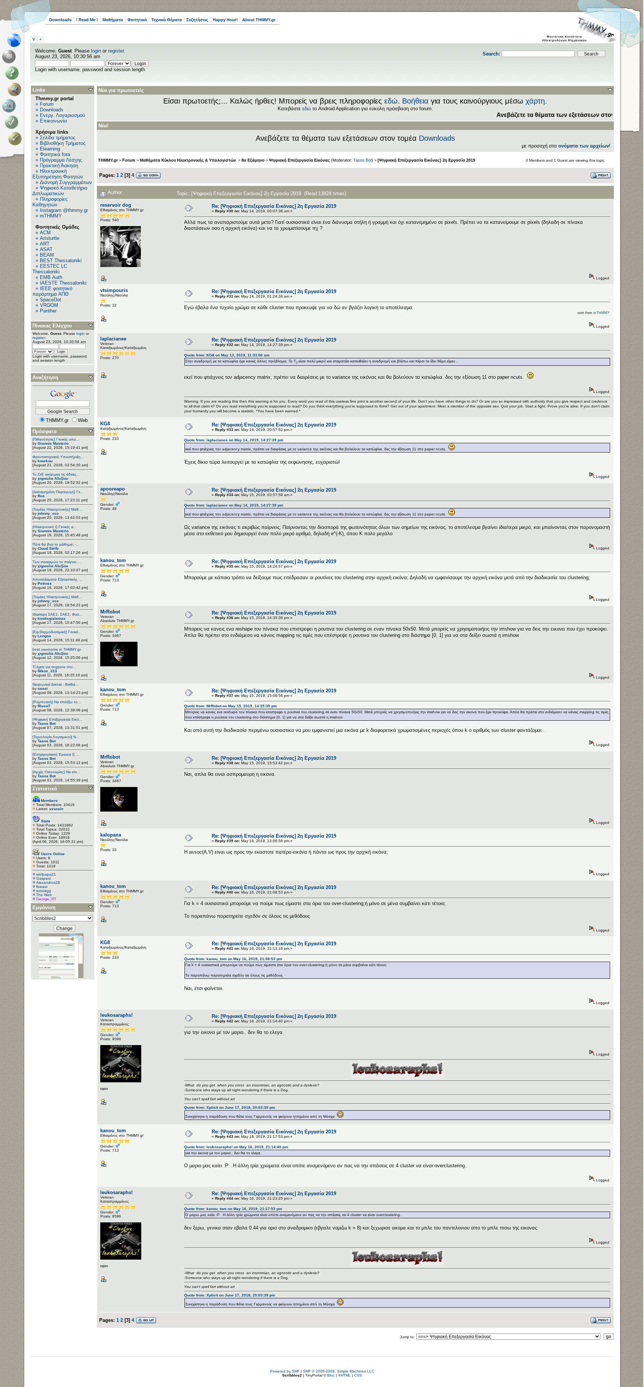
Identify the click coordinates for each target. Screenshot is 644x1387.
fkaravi (41, 887)
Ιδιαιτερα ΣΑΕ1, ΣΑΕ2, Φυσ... (57, 614)
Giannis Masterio (53, 443)
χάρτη (535, 101)
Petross (45, 583)
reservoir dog (115, 205)
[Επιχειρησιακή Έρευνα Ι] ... (55, 754)
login (96, 51)
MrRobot (110, 612)
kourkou (45, 461)
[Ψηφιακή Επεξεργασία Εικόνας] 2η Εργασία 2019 (426, 160)
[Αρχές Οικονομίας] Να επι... (56, 772)
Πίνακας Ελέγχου (52, 325)
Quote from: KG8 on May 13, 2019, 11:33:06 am (226, 355)
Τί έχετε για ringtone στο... (54, 667)
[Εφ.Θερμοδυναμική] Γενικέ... (56, 632)
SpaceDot (50, 299)
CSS (358, 1375)
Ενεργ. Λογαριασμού (62, 115)
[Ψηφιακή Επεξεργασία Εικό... (57, 719)
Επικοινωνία (53, 121)
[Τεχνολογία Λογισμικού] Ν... (55, 737)
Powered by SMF (285, 1371)
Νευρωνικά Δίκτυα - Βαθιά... (55, 684)
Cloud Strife (48, 548)
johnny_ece (48, 513)
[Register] (16, 138)
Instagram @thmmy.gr (64, 210)
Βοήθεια (415, 101)
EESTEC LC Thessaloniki (49, 268)
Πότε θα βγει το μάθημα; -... (55, 544)
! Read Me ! (87, 20)
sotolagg (43, 891)
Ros (41, 496)
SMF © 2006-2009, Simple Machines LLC (338, 1371)
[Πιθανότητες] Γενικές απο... (55, 439)
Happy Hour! (225, 20)
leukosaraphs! (116, 1015)
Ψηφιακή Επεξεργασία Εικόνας (299, 160)
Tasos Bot (47, 723)
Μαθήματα (112, 20)
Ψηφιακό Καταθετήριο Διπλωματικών (59, 190)
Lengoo (44, 636)
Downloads (60, 20)
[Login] (13, 122)
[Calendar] (10, 106)
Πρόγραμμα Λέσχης (61, 160)
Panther (48, 311)
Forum (47, 104)
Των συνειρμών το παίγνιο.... (56, 562)
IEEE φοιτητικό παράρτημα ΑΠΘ (52, 291)
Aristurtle (49, 238)
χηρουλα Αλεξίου (53, 478)
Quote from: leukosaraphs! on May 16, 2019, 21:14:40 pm (236, 1147)
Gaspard (43, 878)
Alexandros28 (48, 882)
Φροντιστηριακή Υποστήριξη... (58, 457)
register (116, 51)
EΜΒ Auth (51, 277)
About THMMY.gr (258, 20)
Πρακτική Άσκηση (59, 165)
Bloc (331, 1375)
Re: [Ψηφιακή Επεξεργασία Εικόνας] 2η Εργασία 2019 (274, 206)
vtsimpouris (114, 290)
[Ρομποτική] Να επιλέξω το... (56, 702)
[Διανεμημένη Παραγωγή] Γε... (57, 492)
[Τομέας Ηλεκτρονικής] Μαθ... (57, 509)
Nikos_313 (47, 671)
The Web (44, 895)
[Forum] (10, 56)
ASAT (46, 249)
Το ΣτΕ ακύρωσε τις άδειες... (56, 474)
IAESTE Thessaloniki (63, 283)
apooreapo (112, 489)
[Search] (16, 89)
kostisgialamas (52, 618)
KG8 (105, 423)
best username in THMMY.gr (56, 649)
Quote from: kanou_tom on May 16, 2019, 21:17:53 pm (233, 1209)
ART (45, 244)
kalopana (110, 835)
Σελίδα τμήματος (57, 137)
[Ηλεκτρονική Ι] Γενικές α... (54, 527)
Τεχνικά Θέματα (166, 20)
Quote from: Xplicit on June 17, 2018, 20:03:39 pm (229, 1107)
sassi (43, 688)
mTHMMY (51, 216)
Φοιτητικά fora (55, 154)
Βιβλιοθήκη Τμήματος (62, 143)
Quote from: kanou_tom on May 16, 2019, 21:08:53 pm (233, 959)
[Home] (16, 40)
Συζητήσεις (197, 20)
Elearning (50, 149)
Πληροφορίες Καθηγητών (49, 201)
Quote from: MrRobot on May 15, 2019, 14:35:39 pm (230, 706)
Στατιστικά (44, 788)
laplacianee (113, 339)
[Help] (13, 73)
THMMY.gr (108, 160)
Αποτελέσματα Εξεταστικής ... (57, 579)
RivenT (44, 706)
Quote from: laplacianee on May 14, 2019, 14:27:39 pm (233, 440)
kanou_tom (113, 560)
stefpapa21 (46, 874)
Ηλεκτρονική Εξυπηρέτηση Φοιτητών (57, 174)
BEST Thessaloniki (61, 260)
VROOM (49, 305)
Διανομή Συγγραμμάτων (66, 182)
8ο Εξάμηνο (253, 160)
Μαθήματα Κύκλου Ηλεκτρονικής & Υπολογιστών (188, 160)
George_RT (46, 899)
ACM (45, 232)
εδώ (391, 101)
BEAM (47, 255)
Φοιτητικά (137, 20)
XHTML (344, 1375)
